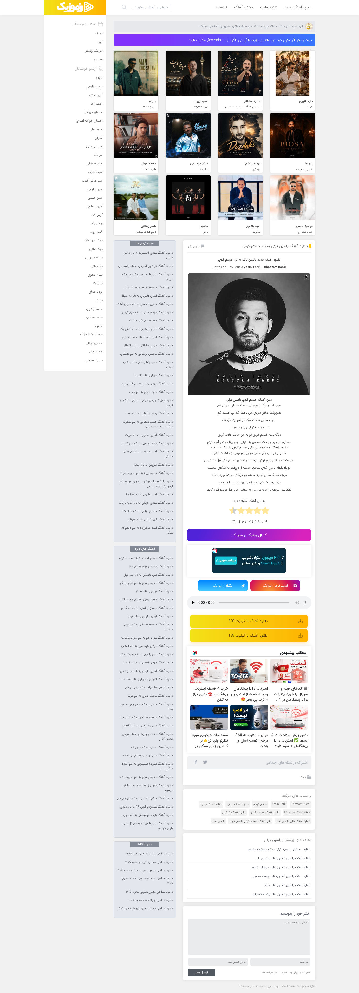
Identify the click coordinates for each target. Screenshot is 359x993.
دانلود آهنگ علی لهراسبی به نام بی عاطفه (147, 755)
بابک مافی (96, 249)
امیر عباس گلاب (92, 180)
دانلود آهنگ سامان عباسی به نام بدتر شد (147, 511)
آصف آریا (97, 103)
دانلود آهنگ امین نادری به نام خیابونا (149, 494)
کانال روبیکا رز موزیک (249, 535)
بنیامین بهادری (93, 257)
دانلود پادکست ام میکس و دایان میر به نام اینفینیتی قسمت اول (146, 484)
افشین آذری (94, 146)
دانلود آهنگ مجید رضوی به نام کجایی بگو (146, 583)
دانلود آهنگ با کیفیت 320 (248, 621)
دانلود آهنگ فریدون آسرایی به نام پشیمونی (145, 266)
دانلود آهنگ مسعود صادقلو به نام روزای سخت (148, 627)
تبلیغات (221, 7)
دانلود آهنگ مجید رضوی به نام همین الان (146, 599)
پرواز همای (95, 291)
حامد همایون (94, 317)
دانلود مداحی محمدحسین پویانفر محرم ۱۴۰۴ (145, 908)
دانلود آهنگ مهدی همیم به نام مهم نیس (147, 312)
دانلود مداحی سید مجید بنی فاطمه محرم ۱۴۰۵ (147, 881)
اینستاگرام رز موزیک (275, 585)
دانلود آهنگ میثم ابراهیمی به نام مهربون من (145, 798)
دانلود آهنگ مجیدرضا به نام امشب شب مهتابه (148, 365)
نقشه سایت (268, 7)
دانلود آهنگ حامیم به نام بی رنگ (152, 747)
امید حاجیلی (95, 163)
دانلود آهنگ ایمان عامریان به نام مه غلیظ (147, 295)
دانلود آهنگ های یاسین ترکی (293, 821)
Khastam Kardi (300, 804)
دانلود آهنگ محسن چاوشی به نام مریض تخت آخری (147, 736)
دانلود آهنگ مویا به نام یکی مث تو (151, 320)
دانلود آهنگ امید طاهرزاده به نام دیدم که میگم (147, 530)
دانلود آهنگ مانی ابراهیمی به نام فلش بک (146, 329)
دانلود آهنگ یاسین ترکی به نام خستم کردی (275, 246)
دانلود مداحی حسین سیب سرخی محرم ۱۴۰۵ (145, 870)
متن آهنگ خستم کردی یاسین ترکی (250, 821)
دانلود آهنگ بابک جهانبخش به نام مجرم (148, 815)
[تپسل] (214, 550)
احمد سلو (97, 129)
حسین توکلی (94, 343)
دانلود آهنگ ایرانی (238, 804)
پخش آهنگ (243, 7)
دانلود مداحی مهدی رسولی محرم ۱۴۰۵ (149, 891)
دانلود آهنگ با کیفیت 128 (248, 636)
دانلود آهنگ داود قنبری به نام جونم (151, 392)
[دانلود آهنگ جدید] (75, 7)
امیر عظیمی (95, 189)
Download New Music (227, 267)
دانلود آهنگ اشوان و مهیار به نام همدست (147, 679)
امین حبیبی (95, 197)
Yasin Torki (279, 804)
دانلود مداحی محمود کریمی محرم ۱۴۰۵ (149, 862)
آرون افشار (96, 95)
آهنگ (303, 777)
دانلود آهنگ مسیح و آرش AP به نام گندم (147, 608)
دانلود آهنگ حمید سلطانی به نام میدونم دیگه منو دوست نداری (148, 424)
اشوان (99, 137)
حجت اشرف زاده (91, 334)
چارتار (99, 300)
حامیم (99, 326)
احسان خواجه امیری (89, 120)
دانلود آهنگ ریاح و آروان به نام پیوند (149, 413)
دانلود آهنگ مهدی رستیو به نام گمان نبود (147, 383)
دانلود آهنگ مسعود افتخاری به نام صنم (148, 287)
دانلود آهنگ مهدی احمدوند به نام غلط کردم (146, 558)
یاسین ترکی (218, 821)
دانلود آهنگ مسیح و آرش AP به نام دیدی (146, 806)
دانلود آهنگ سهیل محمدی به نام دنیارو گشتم (144, 304)
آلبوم (99, 42)
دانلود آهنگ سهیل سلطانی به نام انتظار (148, 345)
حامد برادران (94, 308)
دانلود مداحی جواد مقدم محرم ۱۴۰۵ (150, 900)
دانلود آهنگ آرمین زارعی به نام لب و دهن (146, 671)
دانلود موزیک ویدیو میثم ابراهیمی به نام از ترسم (146, 403)
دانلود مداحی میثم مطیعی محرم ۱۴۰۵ (149, 853)
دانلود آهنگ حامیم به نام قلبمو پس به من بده (146, 707)
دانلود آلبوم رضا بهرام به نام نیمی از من (149, 687)
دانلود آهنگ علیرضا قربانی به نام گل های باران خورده (147, 826)
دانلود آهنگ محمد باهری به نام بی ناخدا (147, 443)
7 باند (99, 78)
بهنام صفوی (95, 274)
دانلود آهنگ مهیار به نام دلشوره (153, 375)
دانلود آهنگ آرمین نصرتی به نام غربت (149, 435)
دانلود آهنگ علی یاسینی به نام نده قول (148, 574)
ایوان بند (97, 223)
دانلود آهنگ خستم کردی (264, 812)
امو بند (98, 155)
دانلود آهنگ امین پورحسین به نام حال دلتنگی (148, 454)
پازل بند (97, 283)
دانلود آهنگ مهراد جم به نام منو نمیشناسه (147, 637)
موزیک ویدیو (94, 50)
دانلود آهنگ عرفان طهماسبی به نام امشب (147, 646)
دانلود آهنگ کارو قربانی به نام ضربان (150, 519)
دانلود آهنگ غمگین (233, 812)
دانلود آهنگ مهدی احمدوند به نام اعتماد (148, 662)
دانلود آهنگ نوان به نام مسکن (154, 591)
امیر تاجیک (95, 172)
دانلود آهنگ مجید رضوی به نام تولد (150, 696)
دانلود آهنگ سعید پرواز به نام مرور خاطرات (146, 473)
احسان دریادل (93, 112)
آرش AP (97, 214)
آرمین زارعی (95, 86)
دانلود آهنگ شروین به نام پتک (153, 464)
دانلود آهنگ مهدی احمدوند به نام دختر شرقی (148, 255)
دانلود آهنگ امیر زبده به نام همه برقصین (147, 337)
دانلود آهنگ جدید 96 (297, 812)
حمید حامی (95, 351)
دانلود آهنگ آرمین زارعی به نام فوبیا (150, 616)
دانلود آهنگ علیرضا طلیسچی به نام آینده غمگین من (147, 766)
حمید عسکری (93, 360)
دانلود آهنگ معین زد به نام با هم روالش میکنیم (148, 788)
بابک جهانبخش (93, 240)
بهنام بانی (97, 266)
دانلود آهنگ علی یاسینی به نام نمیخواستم (146, 654)
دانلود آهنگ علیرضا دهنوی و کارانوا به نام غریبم (147, 277)
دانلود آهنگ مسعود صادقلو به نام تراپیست (146, 717)
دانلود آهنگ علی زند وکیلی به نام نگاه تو (147, 725)
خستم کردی (260, 804)
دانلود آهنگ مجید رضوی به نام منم (151, 566)
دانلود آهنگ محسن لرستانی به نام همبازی (146, 354)
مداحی (98, 59)
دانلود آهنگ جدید (298, 7)
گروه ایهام (96, 232)
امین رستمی (94, 206)
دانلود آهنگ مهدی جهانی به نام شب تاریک (146, 503)
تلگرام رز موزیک (223, 585)
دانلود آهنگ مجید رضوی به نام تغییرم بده (146, 777)
